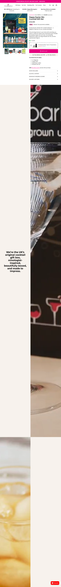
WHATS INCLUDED (33, 70)
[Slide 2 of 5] (11, 51)
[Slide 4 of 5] (19, 51)
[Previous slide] (4, 30)
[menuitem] (44, 5)
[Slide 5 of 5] (24, 51)
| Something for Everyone (12, 10)
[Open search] (50, 5)
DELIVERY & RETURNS (34, 79)
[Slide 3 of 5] (15, 51)
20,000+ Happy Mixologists (29, 9)
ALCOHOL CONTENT (34, 73)
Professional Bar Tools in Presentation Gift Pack (47, 44)
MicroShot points (35, 67)
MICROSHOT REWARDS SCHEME (37, 76)
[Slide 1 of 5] (6, 51)
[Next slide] (26, 30)
